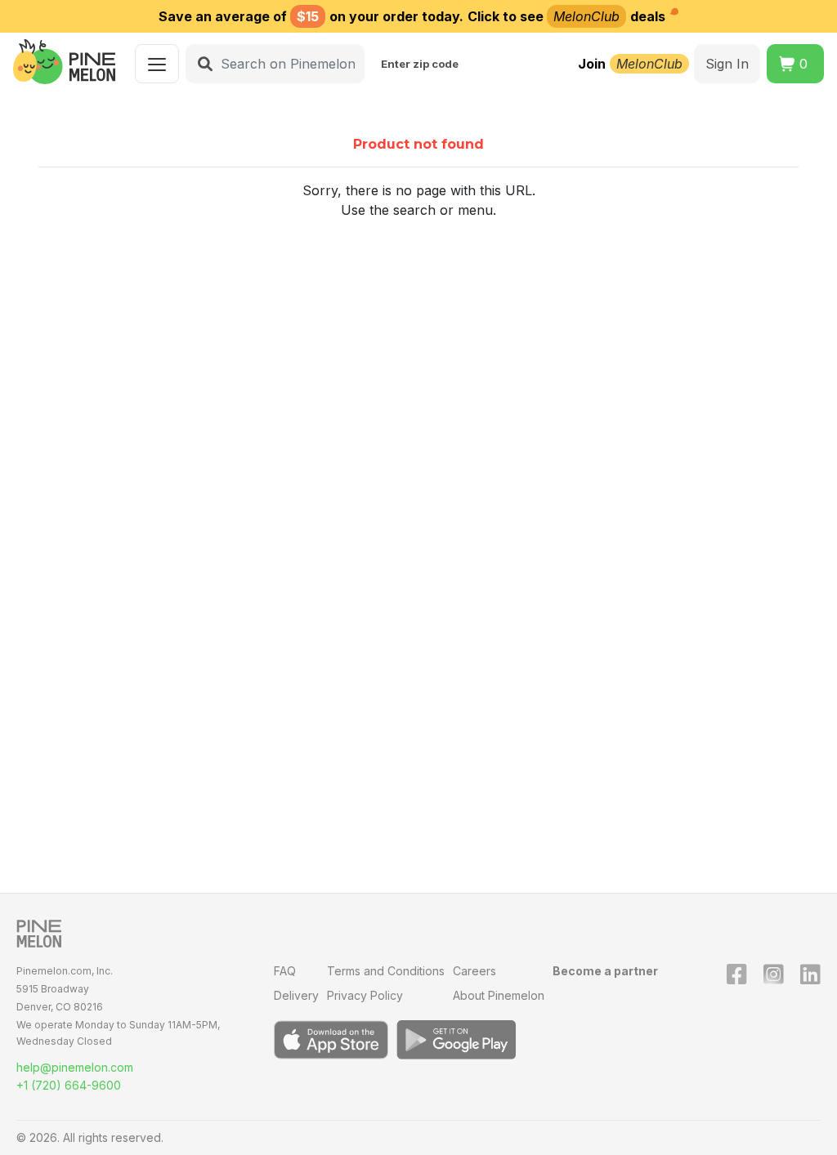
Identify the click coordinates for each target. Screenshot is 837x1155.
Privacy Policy (365, 995)
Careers (474, 971)
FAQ (285, 971)
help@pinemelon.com (74, 1067)
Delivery (296, 995)
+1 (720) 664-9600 (68, 1085)
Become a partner (605, 971)
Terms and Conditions (386, 971)
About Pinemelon (498, 995)
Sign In (727, 64)
